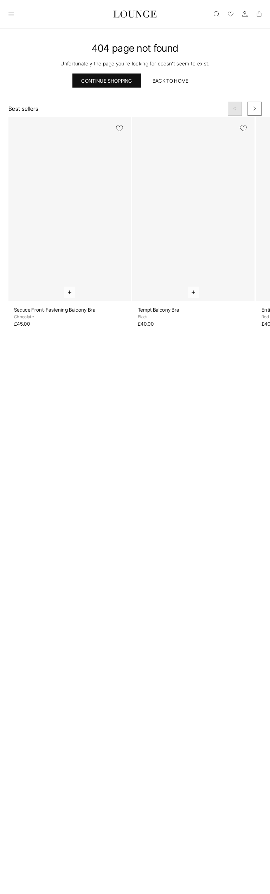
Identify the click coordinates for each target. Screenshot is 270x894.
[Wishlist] (230, 14)
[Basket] (258, 14)
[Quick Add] (69, 292)
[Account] (244, 14)
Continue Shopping (106, 81)
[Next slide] (255, 109)
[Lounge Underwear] (135, 14)
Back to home (171, 81)
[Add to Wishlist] (119, 128)
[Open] (11, 14)
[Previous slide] (235, 109)
